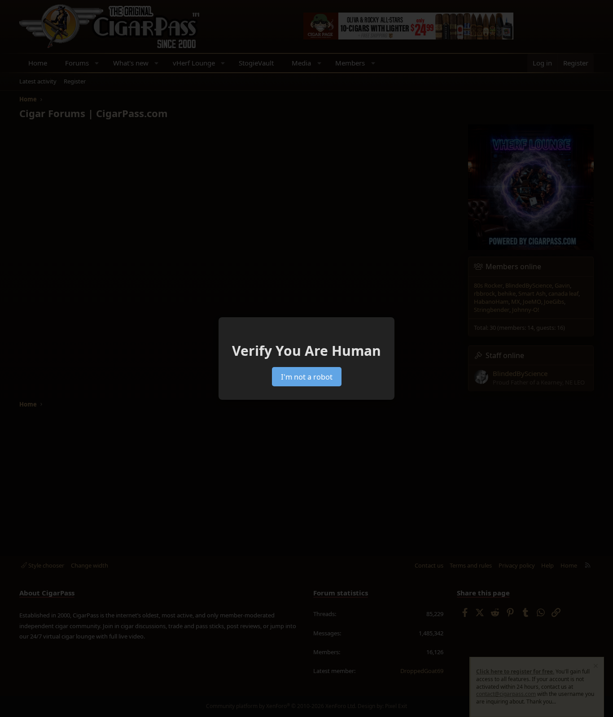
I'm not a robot (307, 377)
